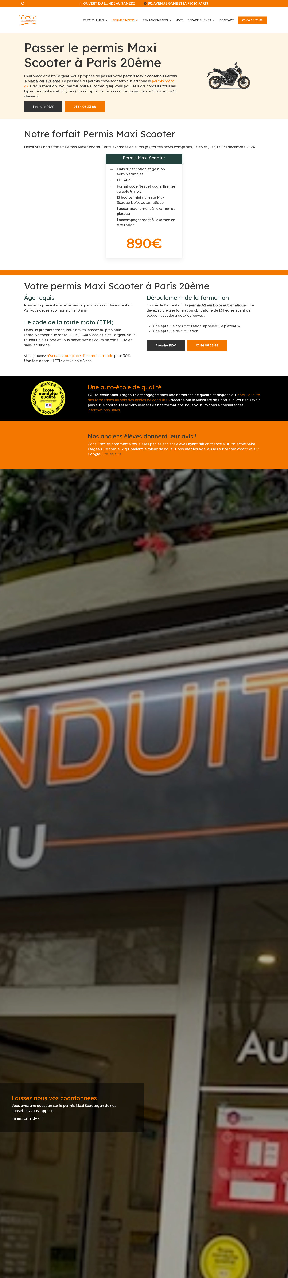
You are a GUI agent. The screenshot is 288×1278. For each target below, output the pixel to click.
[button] (43, 106)
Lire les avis (111, 454)
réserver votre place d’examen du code (80, 356)
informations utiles (104, 410)
